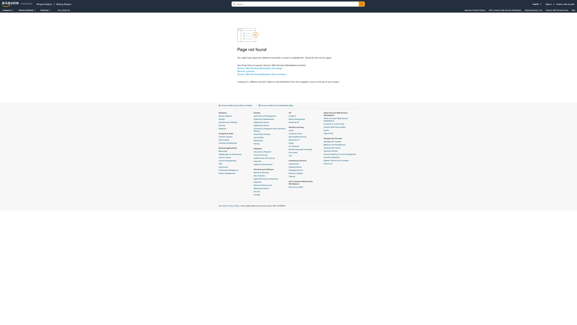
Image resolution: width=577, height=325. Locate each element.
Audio (291, 130)
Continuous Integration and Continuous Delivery (270, 129)
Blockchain (223, 151)
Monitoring (258, 140)
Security (222, 125)
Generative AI (294, 140)
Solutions (223, 113)
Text (290, 156)
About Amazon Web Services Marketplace (335, 114)
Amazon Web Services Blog (334, 127)
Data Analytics (259, 176)
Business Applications (228, 148)
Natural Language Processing (300, 149)
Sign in (549, 4)
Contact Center (225, 157)
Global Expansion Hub (533, 10)
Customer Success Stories (334, 124)
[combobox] (295, 4)
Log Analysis (259, 137)
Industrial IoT (294, 122)
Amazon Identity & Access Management (340, 154)
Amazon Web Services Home (557, 10)
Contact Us (328, 163)
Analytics (292, 116)
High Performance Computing (266, 179)
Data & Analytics (225, 116)
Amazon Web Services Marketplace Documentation (261, 74)
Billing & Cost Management (335, 145)
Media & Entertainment (263, 164)
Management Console (332, 141)
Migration (222, 128)
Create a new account (565, 4)
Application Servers (261, 122)
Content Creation (225, 137)
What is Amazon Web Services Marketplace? (336, 119)
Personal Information (332, 148)
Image (291, 143)
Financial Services (261, 155)
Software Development (228, 143)
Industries (258, 148)
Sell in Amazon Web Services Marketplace (505, 10)
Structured (293, 152)
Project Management (227, 173)
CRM (220, 164)
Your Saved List (64, 10)
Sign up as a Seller (296, 187)
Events (326, 130)
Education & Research (262, 152)
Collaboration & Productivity (230, 154)
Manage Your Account (333, 138)
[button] (537, 4)
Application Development (264, 119)
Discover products (245, 71)
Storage (257, 194)
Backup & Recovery (261, 172)
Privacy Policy (233, 206)
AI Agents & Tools (226, 133)
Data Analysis (224, 140)
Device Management (297, 119)
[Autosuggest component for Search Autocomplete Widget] (362, 4)
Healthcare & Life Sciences (264, 158)
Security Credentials (332, 157)
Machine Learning (296, 127)
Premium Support (296, 173)
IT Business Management (228, 170)
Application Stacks (261, 125)
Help (573, 10)
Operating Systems (261, 188)
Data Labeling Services (298, 137)
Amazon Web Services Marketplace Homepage (259, 68)
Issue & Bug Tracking (262, 134)
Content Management (227, 160)
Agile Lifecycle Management (265, 116)
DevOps (222, 119)
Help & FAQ (328, 133)
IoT (290, 113)
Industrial (257, 161)
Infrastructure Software (228, 122)
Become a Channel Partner (475, 10)
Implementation (295, 167)
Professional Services (297, 160)
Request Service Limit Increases (336, 160)
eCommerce (223, 167)
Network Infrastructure (263, 185)
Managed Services (296, 170)
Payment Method (331, 151)
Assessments (294, 164)
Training (292, 176)
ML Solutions (294, 146)
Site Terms (223, 206)
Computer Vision (295, 133)
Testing (256, 143)
